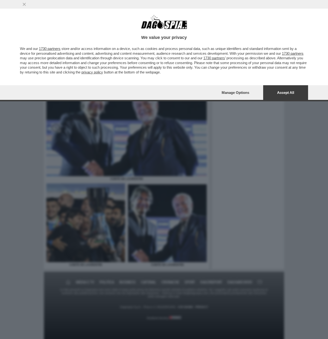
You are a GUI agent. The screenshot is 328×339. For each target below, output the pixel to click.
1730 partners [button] (50, 49)
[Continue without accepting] (24, 4)
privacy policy (92, 72)
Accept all (285, 93)
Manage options (235, 93)
